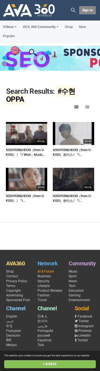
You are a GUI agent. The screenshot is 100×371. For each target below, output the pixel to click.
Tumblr (83, 340)
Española (45, 340)
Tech (72, 286)
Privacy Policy (16, 281)
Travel (42, 300)
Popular (9, 36)
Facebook (85, 316)
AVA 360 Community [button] (39, 27)
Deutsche (13, 335)
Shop (69, 27)
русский (44, 335)
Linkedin (84, 335)
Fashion (44, 295)
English (11, 316)
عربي (10, 321)
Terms (10, 286)
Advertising (14, 295)
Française (13, 331)
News (73, 281)
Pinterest (85, 331)
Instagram (86, 326)
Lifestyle (44, 286)
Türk (41, 345)
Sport (73, 276)
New (82, 27)
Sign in (87, 10)
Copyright (13, 291)
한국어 (43, 321)
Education (76, 291)
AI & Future (46, 271)
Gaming (75, 295)
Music (73, 271)
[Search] (73, 10)
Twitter (84, 321)
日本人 (43, 316)
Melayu (11, 345)
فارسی (43, 326)
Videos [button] (8, 27)
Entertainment (79, 300)
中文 (9, 326)
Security (43, 281)
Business (44, 276)
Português (45, 331)
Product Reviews (50, 291)
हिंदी (8, 340)
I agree (50, 364)
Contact (12, 276)
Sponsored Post (18, 300)
